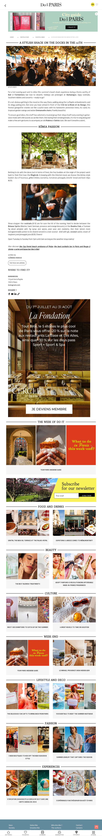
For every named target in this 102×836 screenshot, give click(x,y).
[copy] (18, 294)
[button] (6, 4)
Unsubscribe (35, 827)
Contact (79, 825)
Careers (79, 827)
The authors (56, 827)
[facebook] (9, 294)
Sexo (11, 825)
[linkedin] (15, 294)
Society (12, 827)
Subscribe (34, 825)
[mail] (12, 294)
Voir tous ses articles (17, 263)
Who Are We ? (56, 825)
